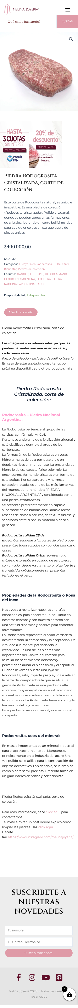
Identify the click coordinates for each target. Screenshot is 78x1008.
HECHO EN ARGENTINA (19, 279)
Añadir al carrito (21, 312)
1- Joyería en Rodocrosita (35, 264)
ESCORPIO (36, 274)
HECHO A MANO (56, 274)
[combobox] (30, 21)
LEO (39, 279)
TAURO (40, 284)
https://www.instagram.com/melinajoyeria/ (40, 837)
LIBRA (47, 279)
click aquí (53, 812)
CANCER (22, 274)
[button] (68, 10)
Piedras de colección (31, 269)
